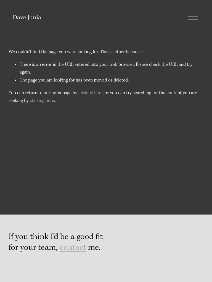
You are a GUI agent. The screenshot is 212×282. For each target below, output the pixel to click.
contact (73, 247)
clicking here (90, 93)
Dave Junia (27, 17)
